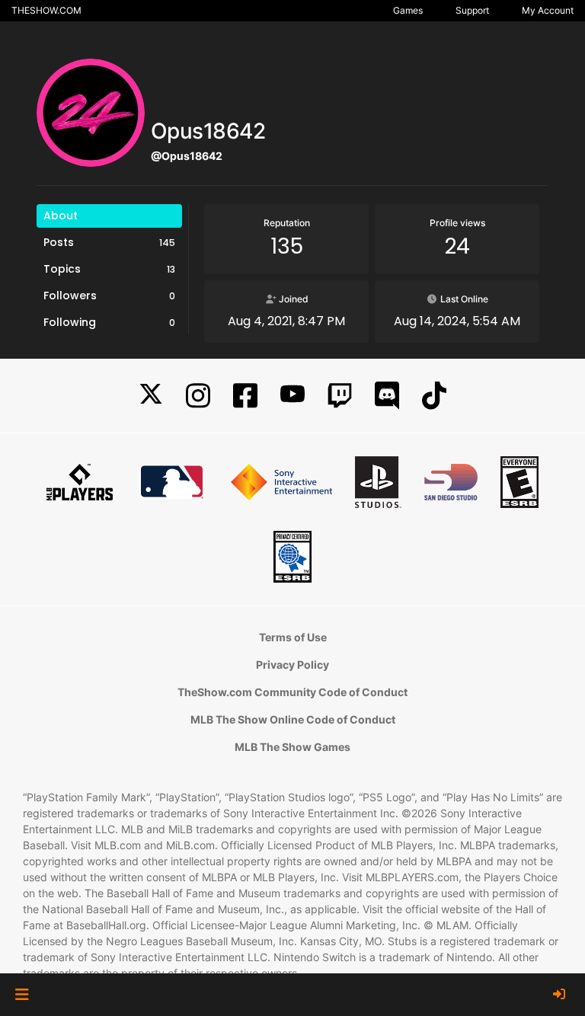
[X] (151, 396)
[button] (21, 994)
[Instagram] (198, 396)
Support (472, 10)
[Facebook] (245, 396)
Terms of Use (293, 637)
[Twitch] (340, 396)
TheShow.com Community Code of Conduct (292, 691)
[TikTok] (434, 396)
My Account (548, 10)
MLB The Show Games (292, 746)
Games (408, 10)
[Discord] (387, 396)
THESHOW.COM (46, 10)
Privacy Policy (292, 664)
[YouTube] (292, 396)
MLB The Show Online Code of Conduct (292, 719)
